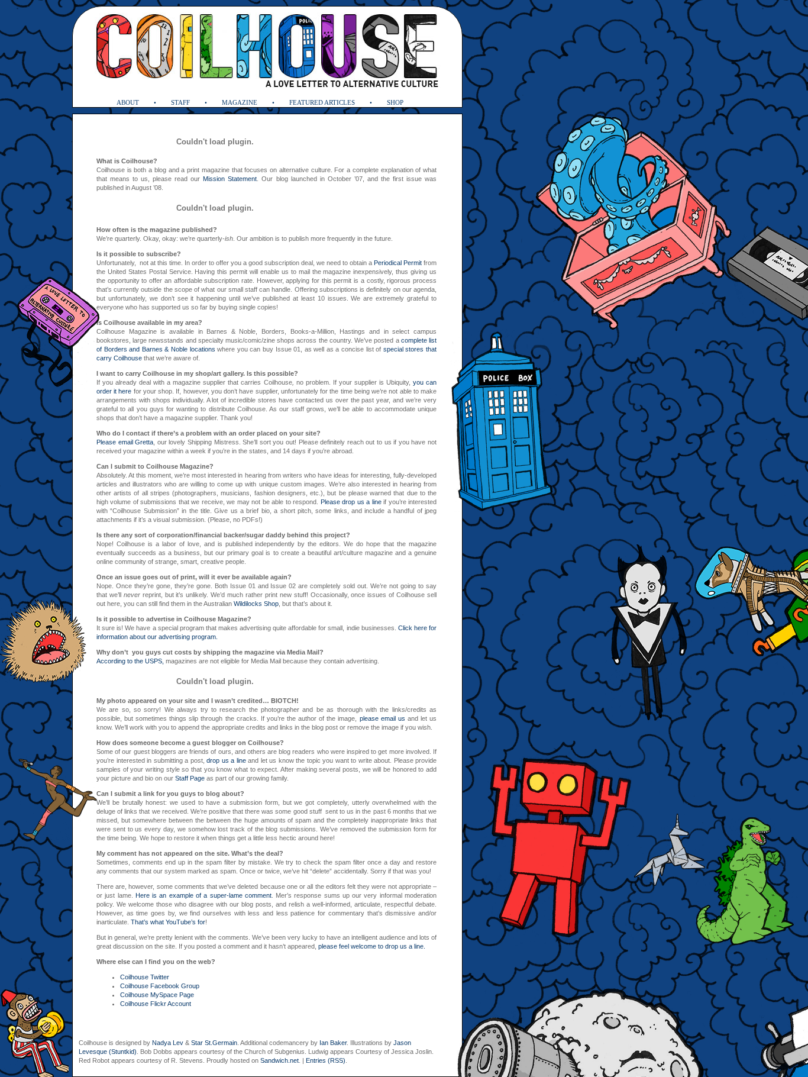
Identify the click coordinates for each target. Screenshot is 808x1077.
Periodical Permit (398, 262)
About (128, 102)
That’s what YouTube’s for (168, 922)
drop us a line (226, 760)
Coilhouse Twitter (144, 977)
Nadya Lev (167, 1042)
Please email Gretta (124, 442)
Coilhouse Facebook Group (159, 985)
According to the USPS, (130, 661)
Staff (180, 102)
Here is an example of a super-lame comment (203, 895)
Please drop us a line (351, 501)
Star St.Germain (214, 1042)
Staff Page (190, 778)
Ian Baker (333, 1042)
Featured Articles (322, 102)
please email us (382, 718)
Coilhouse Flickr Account (155, 1003)
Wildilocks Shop (256, 603)
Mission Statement (230, 178)
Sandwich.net (279, 1060)
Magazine (239, 102)
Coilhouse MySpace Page (157, 994)
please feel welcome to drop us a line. (371, 946)
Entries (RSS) (325, 1060)
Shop (395, 102)
